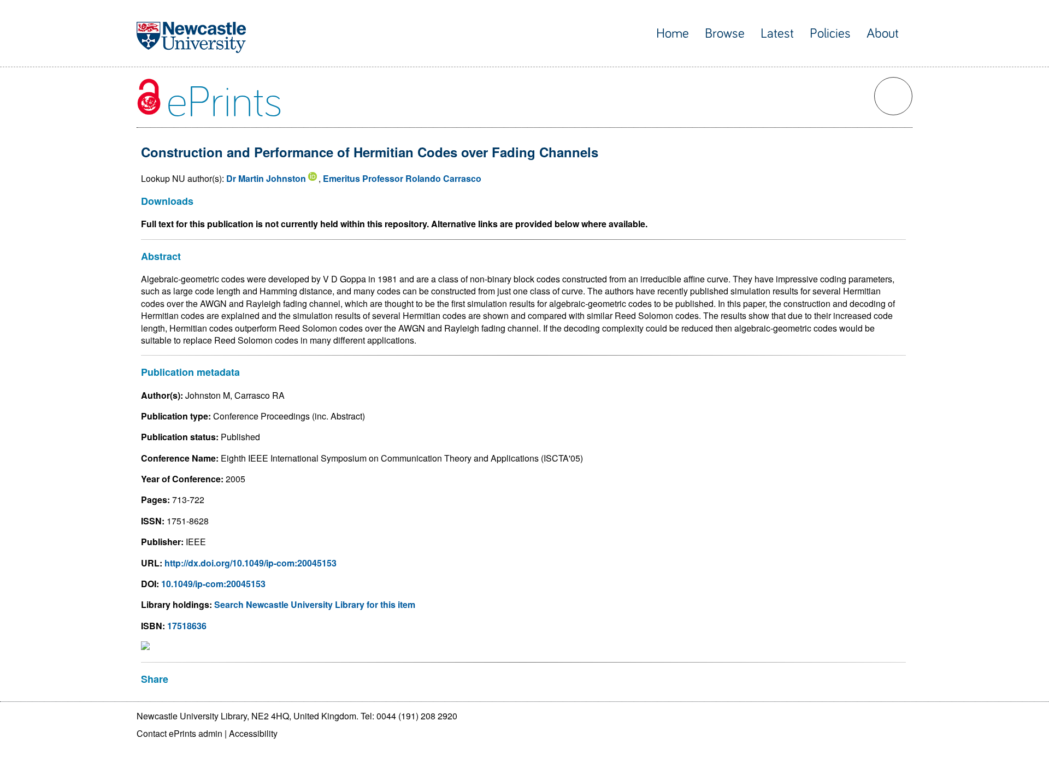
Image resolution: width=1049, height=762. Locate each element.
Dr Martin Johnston (266, 178)
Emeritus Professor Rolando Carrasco (402, 178)
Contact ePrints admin (179, 733)
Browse (725, 33)
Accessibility (253, 733)
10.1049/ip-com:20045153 (213, 583)
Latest (777, 33)
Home (672, 33)
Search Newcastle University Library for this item (314, 604)
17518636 (187, 625)
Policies (830, 33)
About (883, 33)
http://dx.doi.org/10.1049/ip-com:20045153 (250, 563)
